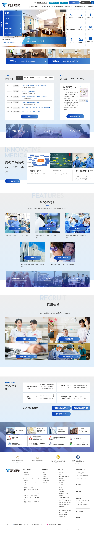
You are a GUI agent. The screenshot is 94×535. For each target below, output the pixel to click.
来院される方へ (27, 469)
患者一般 (26, 77)
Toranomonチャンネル (82, 504)
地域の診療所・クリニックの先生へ (83, 472)
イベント (78, 491)
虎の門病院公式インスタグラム (56, 524)
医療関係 (32, 77)
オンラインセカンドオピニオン (31, 478)
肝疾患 (60, 487)
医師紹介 (45, 482)
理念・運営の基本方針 (64, 476)
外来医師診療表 (28, 474)
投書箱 (78, 517)
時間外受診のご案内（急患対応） (31, 490)
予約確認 (26, 480)
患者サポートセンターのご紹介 (31, 493)
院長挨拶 (61, 472)
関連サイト (9, 524)
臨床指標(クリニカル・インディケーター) (66, 507)
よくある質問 (33, 2)
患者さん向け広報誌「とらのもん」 (83, 501)
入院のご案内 (27, 485)
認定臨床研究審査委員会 (83, 475)
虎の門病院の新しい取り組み (65, 500)
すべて (19, 77)
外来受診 (26, 472)
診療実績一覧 (62, 516)
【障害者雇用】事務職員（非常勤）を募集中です (34, 85)
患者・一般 (16, 107)
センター (45, 474)
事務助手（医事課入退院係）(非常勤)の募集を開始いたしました (37, 96)
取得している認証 (63, 512)
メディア (38, 77)
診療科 (44, 472)
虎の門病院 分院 (53, 2)
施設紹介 (61, 482)
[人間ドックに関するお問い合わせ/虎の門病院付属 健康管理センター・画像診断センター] (33, 28)
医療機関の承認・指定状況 (65, 504)
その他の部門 (46, 480)
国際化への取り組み (63, 493)
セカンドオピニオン (29, 476)
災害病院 (61, 495)
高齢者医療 (61, 491)
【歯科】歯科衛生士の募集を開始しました (32, 102)
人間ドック (63, 2)
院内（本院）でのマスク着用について (31, 111)
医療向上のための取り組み (65, 502)
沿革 (60, 474)
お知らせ (78, 498)
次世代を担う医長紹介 (64, 497)
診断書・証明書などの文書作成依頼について (31, 502)
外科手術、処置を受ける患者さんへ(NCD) (31, 498)
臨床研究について (81, 478)
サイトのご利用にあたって (36, 524)
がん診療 (61, 485)
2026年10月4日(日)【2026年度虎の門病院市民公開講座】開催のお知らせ (37, 108)
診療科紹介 (45, 469)
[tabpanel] (38, 168)
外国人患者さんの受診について (31, 495)
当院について (61, 469)
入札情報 (45, 77)
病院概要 (61, 478)
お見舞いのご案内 (28, 487)
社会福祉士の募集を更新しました (30, 91)
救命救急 (61, 489)
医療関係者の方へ (81, 469)
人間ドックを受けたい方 (30, 482)
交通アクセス (62, 480)
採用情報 (51, 77)
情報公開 (26, 524)
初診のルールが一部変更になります (10, 42)
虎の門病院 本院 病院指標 (65, 510)
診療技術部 (45, 478)
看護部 (44, 476)
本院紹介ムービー (63, 514)
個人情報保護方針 (18, 524)
